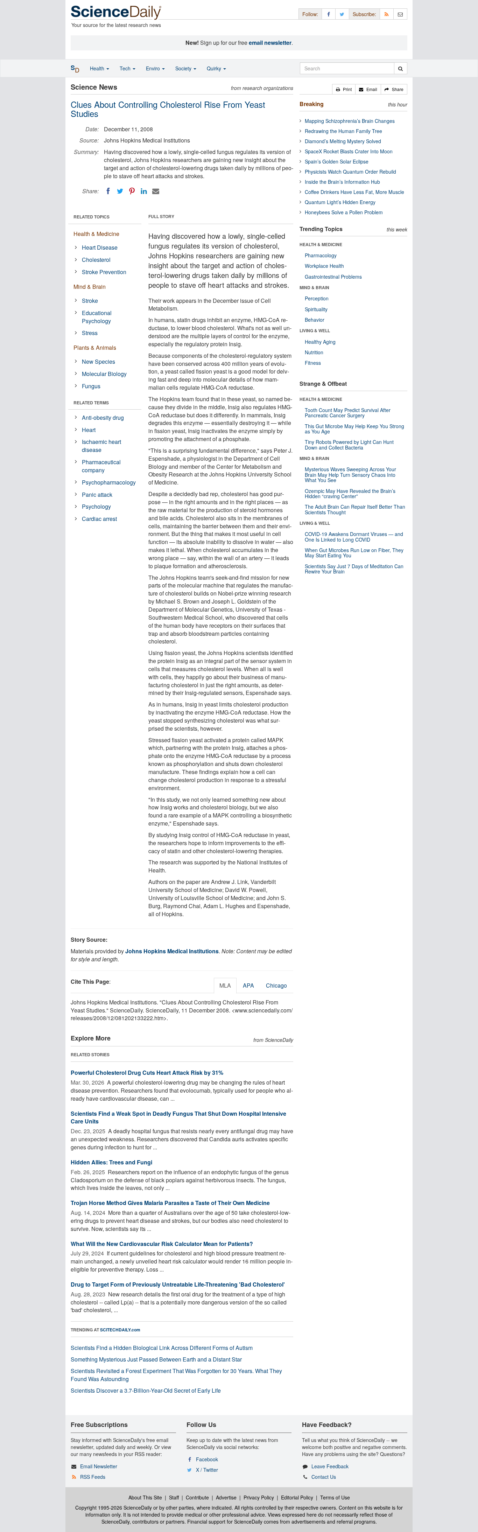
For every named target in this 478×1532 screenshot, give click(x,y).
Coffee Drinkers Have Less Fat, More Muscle (354, 191)
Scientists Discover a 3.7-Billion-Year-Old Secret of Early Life (146, 1390)
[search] (400, 68)
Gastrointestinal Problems (333, 276)
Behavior (314, 319)
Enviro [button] (153, 68)
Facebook (207, 1459)
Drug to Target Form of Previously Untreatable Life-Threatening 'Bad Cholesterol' (178, 1284)
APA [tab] (248, 985)
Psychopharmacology (109, 482)
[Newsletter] (400, 13)
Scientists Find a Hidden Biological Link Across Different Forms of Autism (162, 1348)
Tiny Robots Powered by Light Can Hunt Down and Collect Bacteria (349, 444)
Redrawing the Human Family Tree (343, 130)
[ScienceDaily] (116, 12)
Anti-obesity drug (103, 417)
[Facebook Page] (329, 13)
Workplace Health (324, 265)
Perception (317, 298)
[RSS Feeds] (387, 13)
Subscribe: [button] (364, 14)
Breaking (312, 104)
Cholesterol (96, 260)
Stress (90, 333)
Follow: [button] (310, 14)
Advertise (226, 1497)
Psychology (96, 506)
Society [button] (184, 68)
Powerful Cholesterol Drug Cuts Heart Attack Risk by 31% (147, 1072)
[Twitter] (120, 191)
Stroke (90, 301)
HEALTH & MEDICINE (321, 244)
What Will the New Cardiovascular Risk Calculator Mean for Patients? (162, 1244)
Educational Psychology (97, 317)
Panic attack (97, 494)
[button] (344, 89)
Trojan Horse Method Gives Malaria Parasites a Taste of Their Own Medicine (170, 1203)
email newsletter (270, 43)
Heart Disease (100, 247)
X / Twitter (207, 1469)
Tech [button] (126, 68)
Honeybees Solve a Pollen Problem (344, 212)
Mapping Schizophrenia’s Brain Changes (350, 120)
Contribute (197, 1497)
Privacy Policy (259, 1497)
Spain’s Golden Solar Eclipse (336, 161)
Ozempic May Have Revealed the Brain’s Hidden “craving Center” (350, 493)
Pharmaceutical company (101, 466)
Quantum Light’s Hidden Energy (340, 202)
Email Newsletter (98, 1466)
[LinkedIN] (144, 191)
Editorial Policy (297, 1497)
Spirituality (316, 309)
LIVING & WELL (315, 330)
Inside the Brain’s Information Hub (342, 181)
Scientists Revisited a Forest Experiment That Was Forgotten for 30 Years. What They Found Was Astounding (176, 1375)
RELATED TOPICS (91, 217)
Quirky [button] (215, 68)
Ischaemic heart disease (101, 446)
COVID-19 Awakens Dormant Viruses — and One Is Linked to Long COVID (354, 536)
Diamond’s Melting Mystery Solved (343, 141)
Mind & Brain (89, 287)
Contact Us (323, 1476)
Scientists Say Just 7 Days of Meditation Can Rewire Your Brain (354, 569)
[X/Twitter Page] (342, 13)
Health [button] (98, 68)
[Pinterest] (132, 191)
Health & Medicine (96, 234)
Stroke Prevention (104, 272)
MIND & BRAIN (314, 287)
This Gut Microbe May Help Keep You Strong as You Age (354, 429)
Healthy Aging (320, 341)
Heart (89, 430)
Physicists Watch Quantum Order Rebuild (350, 171)
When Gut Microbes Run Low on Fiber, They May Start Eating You (354, 552)
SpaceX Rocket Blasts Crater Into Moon (349, 151)
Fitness (313, 362)
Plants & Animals (94, 347)
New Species (98, 361)
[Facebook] (108, 191)
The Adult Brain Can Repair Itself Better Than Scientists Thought (355, 509)
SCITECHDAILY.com (120, 1329)
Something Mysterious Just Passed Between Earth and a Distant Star (156, 1359)
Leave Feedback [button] (330, 1466)
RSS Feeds (92, 1476)
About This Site (145, 1497)
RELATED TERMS (91, 402)
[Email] (156, 191)
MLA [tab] (225, 985)
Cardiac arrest (99, 519)
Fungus (91, 386)
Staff (174, 1497)
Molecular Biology (104, 374)
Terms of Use (335, 1497)
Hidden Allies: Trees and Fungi (111, 1162)
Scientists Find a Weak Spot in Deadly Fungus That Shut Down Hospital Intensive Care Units (178, 1117)
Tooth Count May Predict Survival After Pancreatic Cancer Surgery (348, 412)
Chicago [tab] (276, 985)
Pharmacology (321, 255)
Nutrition (314, 352)
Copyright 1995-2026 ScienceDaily (113, 1507)
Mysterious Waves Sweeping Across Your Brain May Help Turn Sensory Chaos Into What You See (350, 474)
